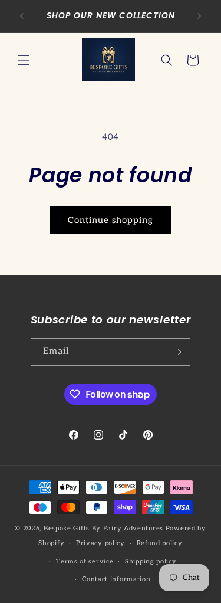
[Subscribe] (177, 352)
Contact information (116, 579)
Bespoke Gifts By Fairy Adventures (103, 528)
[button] (24, 60)
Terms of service (84, 561)
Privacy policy (100, 543)
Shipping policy (151, 561)
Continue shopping (110, 220)
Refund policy (160, 543)
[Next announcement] (199, 16)
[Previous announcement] (22, 16)
